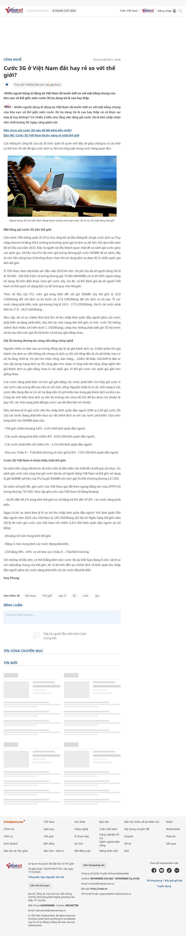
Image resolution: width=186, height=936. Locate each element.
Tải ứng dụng (154, 880)
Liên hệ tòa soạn (39, 885)
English (128, 836)
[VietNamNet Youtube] (161, 872)
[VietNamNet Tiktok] (169, 872)
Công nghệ (12, 59)
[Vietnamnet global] (147, 12)
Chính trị (9, 829)
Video (169, 821)
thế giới (47, 595)
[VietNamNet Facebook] (153, 872)
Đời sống (49, 843)
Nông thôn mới (108, 851)
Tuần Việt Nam (129, 10)
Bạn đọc (104, 821)
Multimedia (173, 829)
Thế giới (49, 836)
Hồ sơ (127, 843)
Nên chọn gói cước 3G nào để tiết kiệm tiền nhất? (38, 130)
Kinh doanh (11, 843)
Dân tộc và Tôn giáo (16, 851)
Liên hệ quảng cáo (94, 865)
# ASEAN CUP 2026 (64, 10)
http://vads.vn (99, 888)
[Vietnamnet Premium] (14, 823)
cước (85, 595)
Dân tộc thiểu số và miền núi (141, 821)
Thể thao (49, 821)
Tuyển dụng (164, 886)
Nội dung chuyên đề (136, 829)
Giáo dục (49, 829)
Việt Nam (30, 595)
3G (74, 595)
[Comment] (7, 84)
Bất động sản (82, 851)
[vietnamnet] (14, 14)
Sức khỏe (79, 821)
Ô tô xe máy (81, 836)
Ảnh (126, 851)
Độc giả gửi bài (173, 880)
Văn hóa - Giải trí (54, 851)
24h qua (171, 843)
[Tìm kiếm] (180, 11)
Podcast (170, 836)
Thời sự (8, 836)
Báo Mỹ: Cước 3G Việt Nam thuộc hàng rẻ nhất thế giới (41, 135)
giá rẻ (62, 595)
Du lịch (78, 843)
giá (97, 595)
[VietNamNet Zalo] (176, 872)
